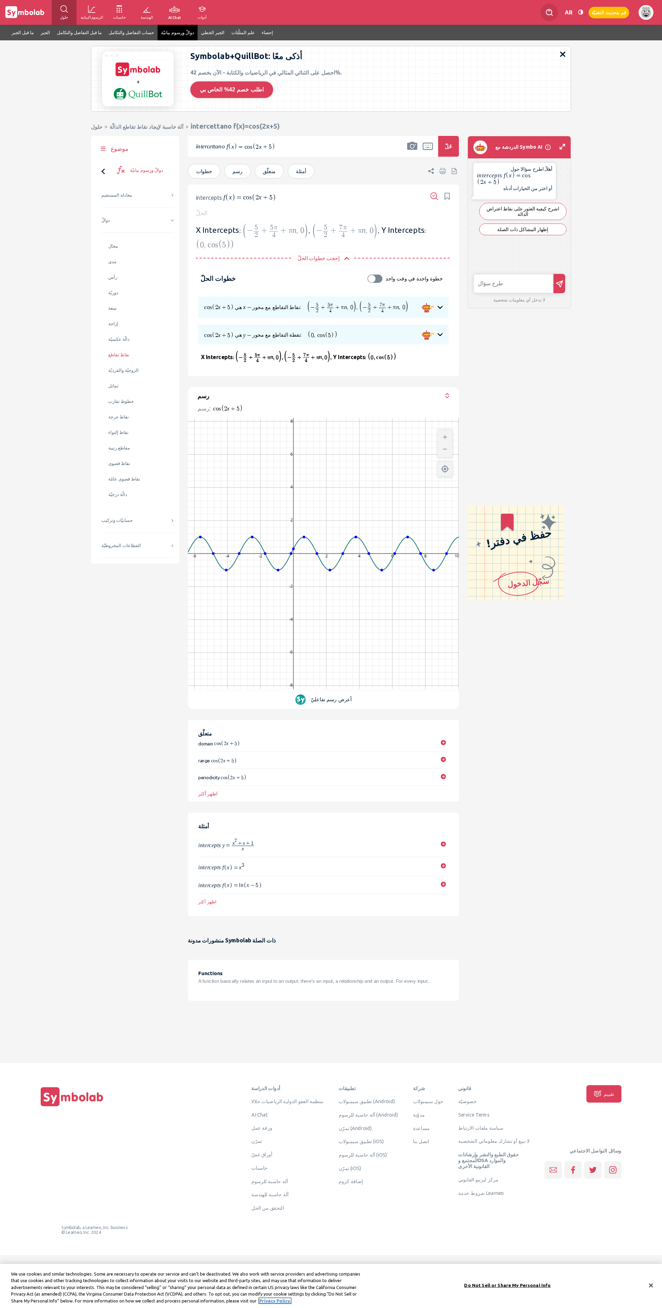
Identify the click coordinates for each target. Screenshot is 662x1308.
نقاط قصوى (119, 463)
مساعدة (421, 1128)
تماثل (113, 385)
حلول (96, 127)
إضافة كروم (351, 1181)
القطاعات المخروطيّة (121, 545)
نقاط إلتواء (118, 432)
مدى (112, 261)
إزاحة (113, 323)
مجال (113, 246)
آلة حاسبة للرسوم (269, 1181)
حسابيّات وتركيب (117, 520)
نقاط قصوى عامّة (124, 479)
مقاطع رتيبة (119, 447)
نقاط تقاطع (119, 354)
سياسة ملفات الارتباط (480, 1127)
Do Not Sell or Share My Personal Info (507, 1285)
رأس (112, 277)
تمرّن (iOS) (350, 1168)
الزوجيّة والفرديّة (123, 370)
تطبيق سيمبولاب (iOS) (361, 1141)
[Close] (651, 1285)
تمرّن (256, 1141)
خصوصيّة (467, 1101)
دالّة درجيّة (117, 494)
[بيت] (72, 1106)
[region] (331, 1286)
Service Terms (474, 1115)
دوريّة (113, 292)
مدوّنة (419, 1115)
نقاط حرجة (118, 416)
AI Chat (259, 1115)
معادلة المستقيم (116, 195)
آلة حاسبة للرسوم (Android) (368, 1115)
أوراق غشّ (261, 1154)
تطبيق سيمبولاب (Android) (367, 1101)
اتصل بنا (421, 1141)
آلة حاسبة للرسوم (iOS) (363, 1155)
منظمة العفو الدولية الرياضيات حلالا (287, 1101)
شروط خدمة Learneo (481, 1193)
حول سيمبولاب (428, 1101)
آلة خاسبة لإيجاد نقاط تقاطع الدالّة (146, 127)
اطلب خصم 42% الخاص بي (232, 89)
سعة (112, 308)
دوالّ (105, 220)
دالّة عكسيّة (119, 339)
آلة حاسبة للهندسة (270, 1194)
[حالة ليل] (580, 12)
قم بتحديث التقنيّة (609, 12)
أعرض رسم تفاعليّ (331, 699)
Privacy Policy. (275, 1300)
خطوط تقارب (121, 401)
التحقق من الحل (267, 1208)
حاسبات (259, 1167)
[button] (412, 150)
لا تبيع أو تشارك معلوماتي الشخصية (494, 1141)
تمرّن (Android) (355, 1128)
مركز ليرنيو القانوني (478, 1179)
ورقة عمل (261, 1127)
